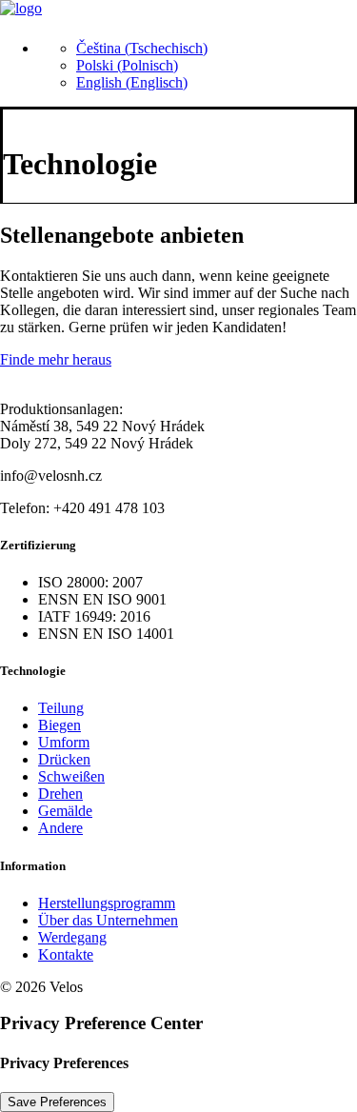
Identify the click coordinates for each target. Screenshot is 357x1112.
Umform (63, 742)
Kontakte (65, 954)
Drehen (60, 793)
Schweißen (71, 776)
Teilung (61, 708)
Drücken (64, 759)
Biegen (59, 725)
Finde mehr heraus (55, 359)
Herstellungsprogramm (106, 903)
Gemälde (65, 811)
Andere (60, 828)
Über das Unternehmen (108, 920)
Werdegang (72, 937)
